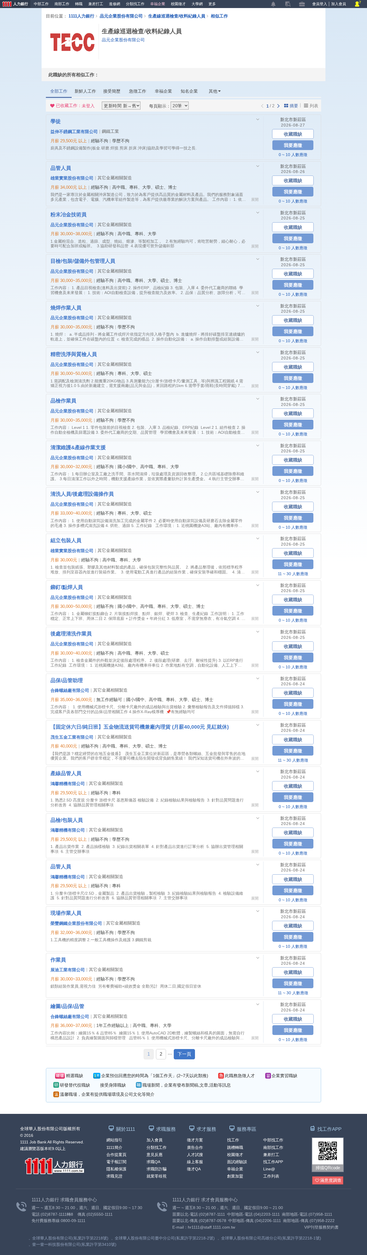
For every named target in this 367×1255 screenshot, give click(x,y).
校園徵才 (178, 4)
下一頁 (184, 1054)
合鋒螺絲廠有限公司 (69, 690)
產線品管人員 (65, 773)
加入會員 (338, 4)
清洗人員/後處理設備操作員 (82, 493)
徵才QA (194, 1169)
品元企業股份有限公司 (121, 16)
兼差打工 (95, 4)
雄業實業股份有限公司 (71, 178)
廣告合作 (195, 1147)
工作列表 (271, 1176)
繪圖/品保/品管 (67, 1006)
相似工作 (219, 16)
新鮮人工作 (85, 91)
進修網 (114, 4)
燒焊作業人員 (65, 307)
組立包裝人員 (65, 540)
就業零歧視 (157, 1176)
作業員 (58, 959)
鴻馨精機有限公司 (67, 783)
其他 (213, 91)
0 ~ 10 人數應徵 (293, 154)
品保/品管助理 (66, 680)
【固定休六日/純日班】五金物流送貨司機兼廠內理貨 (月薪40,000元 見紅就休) (139, 726)
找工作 (233, 1140)
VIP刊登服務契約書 (321, 1227)
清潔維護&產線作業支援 (78, 447)
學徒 (55, 121)
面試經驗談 (237, 1161)
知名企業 (189, 91)
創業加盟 (235, 1176)
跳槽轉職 (235, 1147)
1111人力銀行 (81, 16)
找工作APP (273, 1161)
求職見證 (114, 1176)
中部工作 (41, 4)
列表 (314, 105)
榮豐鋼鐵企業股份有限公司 (76, 923)
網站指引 (114, 1140)
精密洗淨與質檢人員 (73, 354)
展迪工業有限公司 (67, 969)
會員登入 (319, 4)
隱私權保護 (116, 1169)
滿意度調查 (330, 1180)
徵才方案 (195, 1140)
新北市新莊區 (293, 119)
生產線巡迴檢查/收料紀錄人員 (176, 16)
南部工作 (61, 4)
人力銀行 (14, 4)
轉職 (79, 4)
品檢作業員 (63, 400)
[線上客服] (358, 4)
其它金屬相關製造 (114, 177)
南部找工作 (273, 1147)
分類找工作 (135, 4)
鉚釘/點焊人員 (66, 586)
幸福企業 (157, 4)
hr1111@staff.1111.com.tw (211, 1227)
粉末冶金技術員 (68, 214)
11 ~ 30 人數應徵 (293, 573)
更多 (212, 4)
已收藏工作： (75, 105)
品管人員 (60, 167)
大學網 (197, 4)
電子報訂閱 (116, 1161)
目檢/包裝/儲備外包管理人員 (82, 260)
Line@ (269, 1169)
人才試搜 (195, 1154)
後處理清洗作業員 (71, 633)
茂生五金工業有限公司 (71, 737)
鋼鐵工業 (110, 131)
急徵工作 (137, 91)
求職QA (153, 1161)
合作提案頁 (116, 1154)
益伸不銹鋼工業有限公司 (74, 131)
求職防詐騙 (157, 1169)
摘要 (294, 105)
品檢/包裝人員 (66, 819)
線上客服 (195, 1161)
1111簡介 (114, 1147)
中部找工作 (273, 1140)
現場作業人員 (65, 912)
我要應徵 (293, 145)
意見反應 (155, 1154)
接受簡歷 (111, 91)
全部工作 (58, 91)
